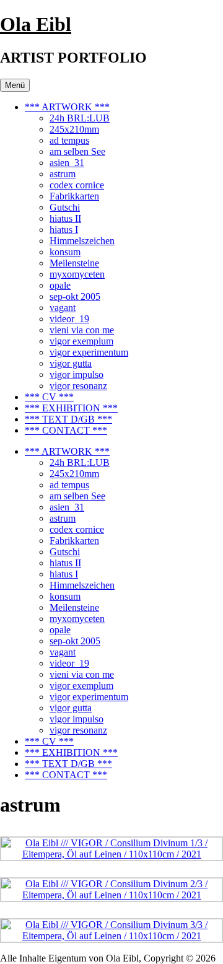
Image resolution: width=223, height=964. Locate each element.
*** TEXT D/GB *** (68, 419)
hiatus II (65, 218)
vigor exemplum (81, 341)
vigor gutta (71, 363)
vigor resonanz (78, 385)
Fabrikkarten (74, 196)
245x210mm (74, 129)
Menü (15, 85)
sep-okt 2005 (75, 296)
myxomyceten (77, 274)
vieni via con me (82, 330)
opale (60, 285)
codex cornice (77, 185)
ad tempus (69, 140)
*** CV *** (49, 397)
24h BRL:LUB (80, 118)
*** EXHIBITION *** (71, 408)
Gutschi (65, 207)
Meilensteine (74, 263)
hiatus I (64, 229)
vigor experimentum (89, 352)
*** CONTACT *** (66, 430)
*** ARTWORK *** (67, 107)
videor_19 (69, 318)
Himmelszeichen (82, 240)
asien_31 (67, 162)
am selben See (77, 151)
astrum (63, 174)
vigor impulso (76, 374)
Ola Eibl (35, 24)
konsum (65, 252)
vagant (63, 307)
